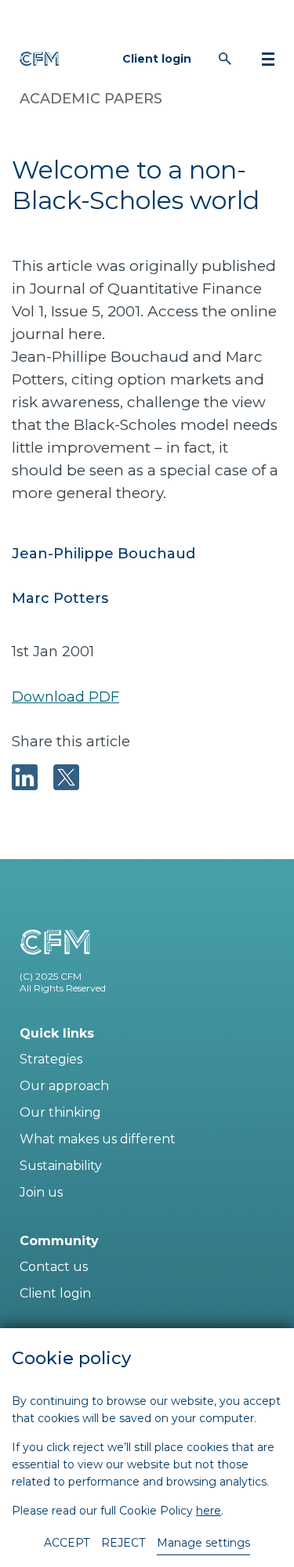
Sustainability (61, 1165)
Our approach (64, 1085)
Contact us (54, 1266)
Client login (156, 59)
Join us (41, 1192)
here (208, 1511)
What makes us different (98, 1139)
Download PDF (65, 697)
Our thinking (60, 1112)
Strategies (51, 1059)
